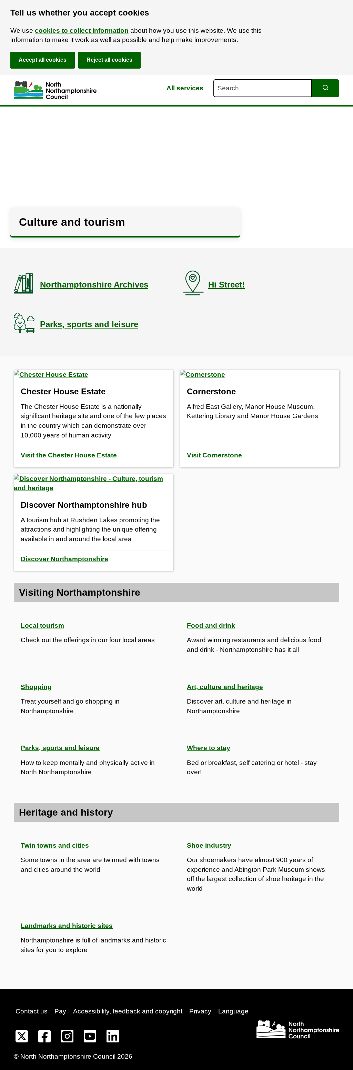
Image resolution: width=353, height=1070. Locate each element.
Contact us (32, 1011)
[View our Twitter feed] (22, 1037)
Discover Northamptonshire (64, 559)
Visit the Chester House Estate (69, 455)
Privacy (200, 1011)
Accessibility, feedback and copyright (127, 1011)
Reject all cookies (109, 60)
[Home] (55, 90)
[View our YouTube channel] (90, 1037)
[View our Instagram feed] (67, 1037)
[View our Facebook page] (44, 1037)
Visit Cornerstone (214, 455)
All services (185, 88)
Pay (60, 1011)
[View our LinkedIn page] (113, 1037)
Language (233, 1011)
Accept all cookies (43, 60)
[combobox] (262, 88)
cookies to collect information (82, 30)
